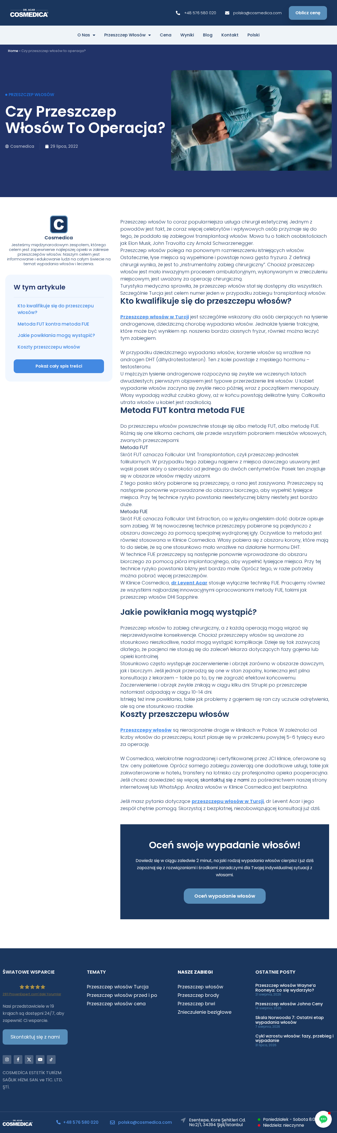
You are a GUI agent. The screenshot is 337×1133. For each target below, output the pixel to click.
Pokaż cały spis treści (59, 366)
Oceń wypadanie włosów (224, 896)
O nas (83, 35)
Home (13, 50)
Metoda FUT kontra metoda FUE (53, 324)
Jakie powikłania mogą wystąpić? (56, 335)
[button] (323, 1119)
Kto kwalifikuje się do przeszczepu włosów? (56, 309)
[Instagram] (7, 1059)
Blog (207, 35)
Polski (253, 35)
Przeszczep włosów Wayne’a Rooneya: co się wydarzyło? (285, 987)
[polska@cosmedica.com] (112, 1122)
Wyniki (187, 35)
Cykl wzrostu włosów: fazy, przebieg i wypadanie (294, 1038)
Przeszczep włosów (125, 35)
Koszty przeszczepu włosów (49, 347)
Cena (165, 35)
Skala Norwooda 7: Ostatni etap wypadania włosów (289, 1020)
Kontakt (230, 35)
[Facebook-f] (18, 1059)
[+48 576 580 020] (58, 1122)
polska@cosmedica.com (145, 1122)
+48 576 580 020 (80, 1122)
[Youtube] (40, 1059)
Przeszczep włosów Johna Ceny (289, 1004)
